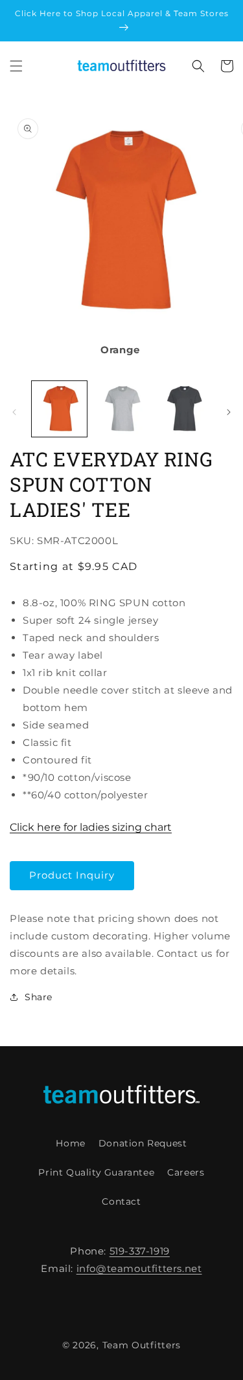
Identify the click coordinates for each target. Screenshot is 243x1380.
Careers (185, 1172)
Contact (121, 1201)
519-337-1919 (140, 1251)
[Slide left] (14, 412)
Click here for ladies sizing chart (91, 827)
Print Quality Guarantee (96, 1172)
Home (70, 1143)
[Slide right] (228, 412)
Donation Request (142, 1143)
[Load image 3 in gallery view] (183, 408)
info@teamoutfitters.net (139, 1268)
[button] (16, 66)
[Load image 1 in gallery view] (59, 408)
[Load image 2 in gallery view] (120, 408)
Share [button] (38, 997)
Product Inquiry (72, 875)
